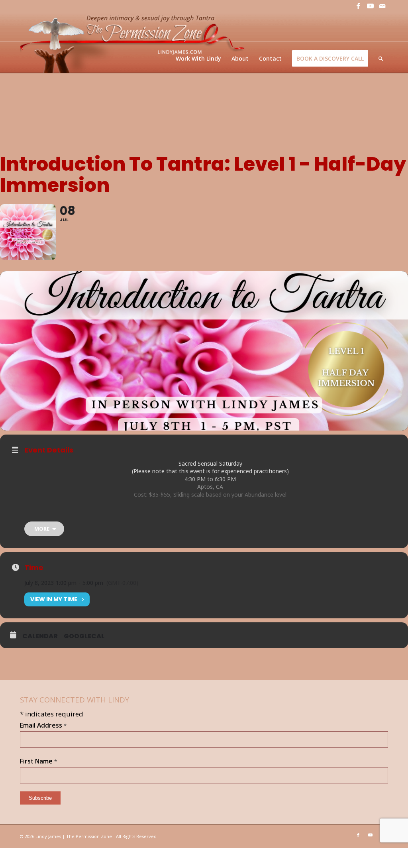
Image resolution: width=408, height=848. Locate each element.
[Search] (380, 58)
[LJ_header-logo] (134, 42)
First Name (38, 761)
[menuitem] (198, 58)
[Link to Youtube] (370, 6)
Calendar (40, 636)
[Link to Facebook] (358, 6)
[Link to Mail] (382, 6)
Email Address (43, 725)
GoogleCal (84, 636)
